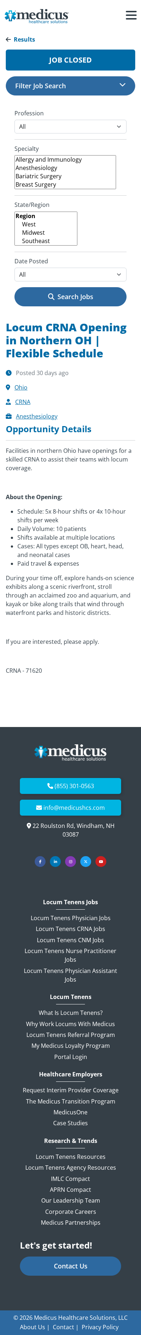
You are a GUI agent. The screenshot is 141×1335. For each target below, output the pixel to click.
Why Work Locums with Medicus (70, 1024)
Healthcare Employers (70, 1074)
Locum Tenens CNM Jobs (70, 940)
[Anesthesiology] (65, 168)
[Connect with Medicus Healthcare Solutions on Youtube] (100, 861)
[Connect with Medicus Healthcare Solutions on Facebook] (40, 861)
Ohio (20, 387)
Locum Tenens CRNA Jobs (70, 929)
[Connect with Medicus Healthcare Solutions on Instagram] (70, 861)
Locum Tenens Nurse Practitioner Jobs (70, 955)
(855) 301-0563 (74, 786)
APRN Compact (70, 1190)
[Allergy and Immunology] (65, 160)
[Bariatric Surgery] (65, 176)
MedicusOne (70, 1112)
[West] (46, 224)
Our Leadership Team (70, 1200)
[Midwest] (46, 233)
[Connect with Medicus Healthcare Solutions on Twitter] (85, 861)
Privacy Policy (100, 1327)
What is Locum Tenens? (71, 1013)
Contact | (66, 1327)
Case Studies (70, 1123)
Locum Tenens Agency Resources (70, 1168)
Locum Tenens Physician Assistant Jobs (70, 975)
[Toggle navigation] (131, 16)
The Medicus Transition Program (70, 1101)
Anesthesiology (36, 416)
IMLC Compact (70, 1179)
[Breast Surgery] (65, 184)
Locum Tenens (70, 997)
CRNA (22, 402)
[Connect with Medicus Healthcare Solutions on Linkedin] (55, 861)
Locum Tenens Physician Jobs (71, 918)
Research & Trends (70, 1141)
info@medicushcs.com (74, 808)
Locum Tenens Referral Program (70, 1035)
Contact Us (70, 1266)
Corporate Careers (70, 1212)
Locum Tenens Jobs (70, 902)
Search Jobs (75, 296)
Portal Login (70, 1057)
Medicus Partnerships (71, 1222)
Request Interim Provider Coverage (71, 1090)
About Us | (35, 1327)
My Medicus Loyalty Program (70, 1046)
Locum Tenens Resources (71, 1157)
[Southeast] (46, 241)
